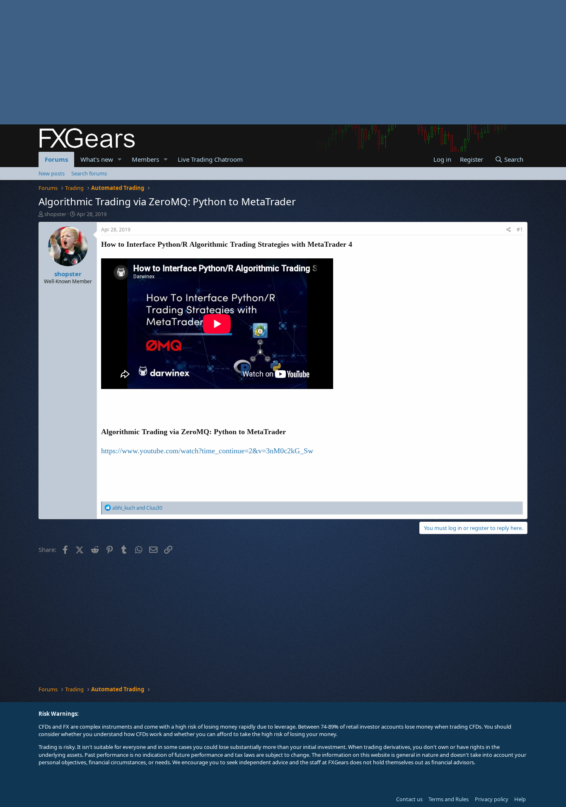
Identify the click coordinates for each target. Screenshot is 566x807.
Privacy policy (491, 799)
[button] (120, 159)
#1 (520, 229)
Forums (56, 159)
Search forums (89, 173)
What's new (96, 159)
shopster (55, 214)
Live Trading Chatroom (210, 159)
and (137, 507)
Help (520, 799)
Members (145, 159)
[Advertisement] (248, 62)
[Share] (508, 230)
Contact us (409, 799)
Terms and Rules (448, 799)
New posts (52, 173)
